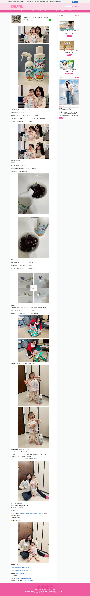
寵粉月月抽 (69, 11)
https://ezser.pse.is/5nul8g (28, 580)
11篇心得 (69, 54)
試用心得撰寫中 (69, 73)
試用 (45, 11)
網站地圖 (35, 589)
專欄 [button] (38, 11)
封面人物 (33, 11)
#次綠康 (12, 567)
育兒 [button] (25, 11)
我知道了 (74, 1)
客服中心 (46, 589)
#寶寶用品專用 (18, 567)
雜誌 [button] (52, 11)
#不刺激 (16, 570)
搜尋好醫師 (57, 11)
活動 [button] (48, 11)
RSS (55, 589)
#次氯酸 (23, 567)
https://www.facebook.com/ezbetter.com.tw (25, 575)
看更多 (76, 15)
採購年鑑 (63, 11)
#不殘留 (12, 570)
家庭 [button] (28, 11)
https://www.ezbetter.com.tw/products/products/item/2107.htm (33, 513)
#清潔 (27, 570)
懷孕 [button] (21, 11)
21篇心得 (69, 36)
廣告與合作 (51, 589)
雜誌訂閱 (61, 117)
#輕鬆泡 (27, 567)
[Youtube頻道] (38, 587)
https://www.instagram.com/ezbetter (24, 578)
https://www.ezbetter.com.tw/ (21, 573)
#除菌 (19, 570)
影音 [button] (41, 11)
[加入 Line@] (47, 587)
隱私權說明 (60, 1)
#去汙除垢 (23, 570)
